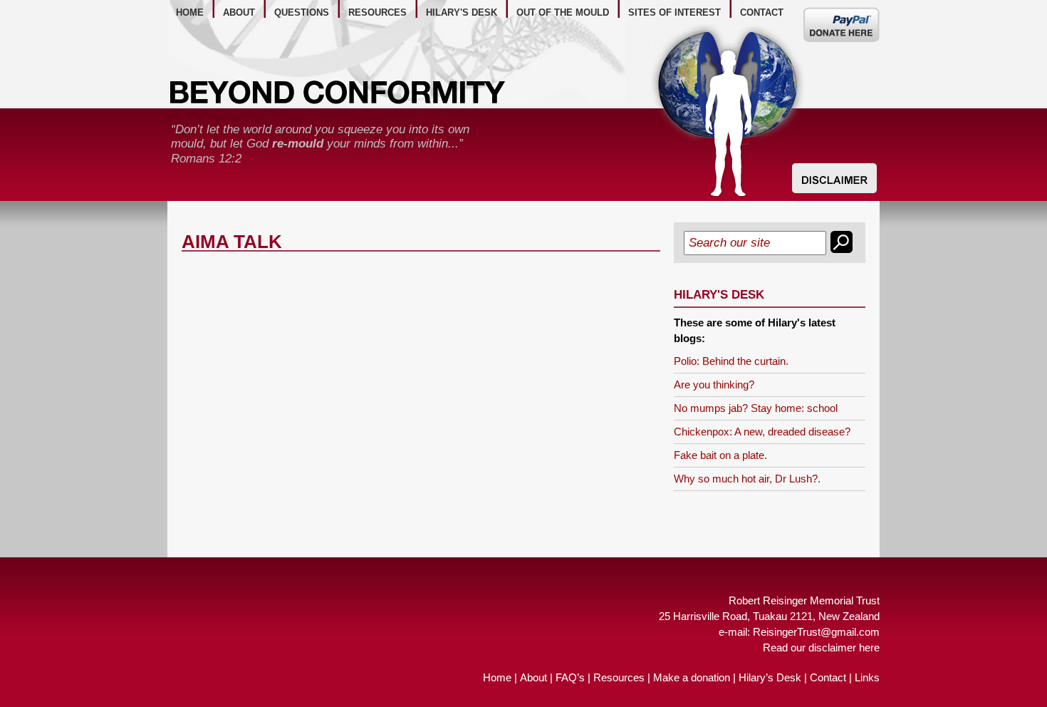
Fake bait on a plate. (720, 455)
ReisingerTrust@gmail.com (816, 632)
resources (377, 12)
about (239, 12)
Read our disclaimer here (821, 647)
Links (867, 677)
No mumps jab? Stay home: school (756, 408)
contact (761, 12)
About (533, 677)
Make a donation (691, 677)
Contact (828, 677)
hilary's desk (461, 12)
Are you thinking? (714, 384)
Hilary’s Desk (770, 677)
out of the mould (562, 12)
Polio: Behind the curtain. (731, 361)
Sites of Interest (674, 12)
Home (497, 677)
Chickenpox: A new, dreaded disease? (762, 431)
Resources (619, 677)
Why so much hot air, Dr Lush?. (747, 479)
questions (301, 12)
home (190, 12)
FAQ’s (570, 677)
